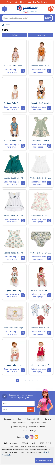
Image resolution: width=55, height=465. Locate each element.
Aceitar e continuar (44, 460)
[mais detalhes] (14, 70)
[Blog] (36, 437)
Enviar (30, 410)
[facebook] (27, 437)
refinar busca (14, 35)
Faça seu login (42, 2)
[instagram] (32, 437)
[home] (27, 9)
